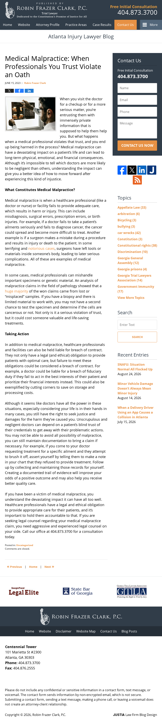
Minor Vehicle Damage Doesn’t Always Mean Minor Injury (135, 388)
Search (137, 337)
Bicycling (127, 220)
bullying (126, 226)
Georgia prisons (132, 269)
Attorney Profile (47, 25)
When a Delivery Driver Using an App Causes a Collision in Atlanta (136, 412)
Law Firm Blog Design (135, 715)
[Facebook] (122, 170)
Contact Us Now (137, 145)
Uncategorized (24, 545)
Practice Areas (76, 25)
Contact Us (125, 25)
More (154, 25)
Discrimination (133, 252)
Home (7, 25)
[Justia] (151, 170)
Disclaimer (64, 631)
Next (49, 566)
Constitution (130, 239)
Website (24, 25)
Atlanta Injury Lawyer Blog (46, 10)
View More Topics (131, 297)
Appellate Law (132, 207)
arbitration (129, 214)
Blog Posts (129, 631)
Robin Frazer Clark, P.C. (49, 715)
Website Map (86, 631)
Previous (14, 566)
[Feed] (137, 180)
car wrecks (129, 233)
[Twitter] (132, 170)
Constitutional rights (137, 245)
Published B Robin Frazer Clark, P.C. (133, 10)
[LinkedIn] (141, 170)
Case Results (102, 25)
